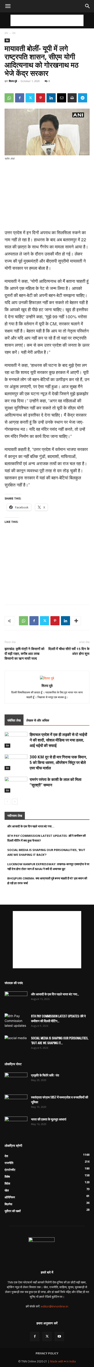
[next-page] (15, 801)
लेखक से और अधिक (37, 720)
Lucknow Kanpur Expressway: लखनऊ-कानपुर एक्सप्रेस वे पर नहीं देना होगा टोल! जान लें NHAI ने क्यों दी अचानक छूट (48, 866)
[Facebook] (19, 97)
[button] (7, 6)
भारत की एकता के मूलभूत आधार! (48, 1119)
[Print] (72, 97)
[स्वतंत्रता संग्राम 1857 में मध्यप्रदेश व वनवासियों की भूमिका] (16, 1103)
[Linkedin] (51, 97)
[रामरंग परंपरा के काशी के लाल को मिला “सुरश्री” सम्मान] (16, 785)
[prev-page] (7, 801)
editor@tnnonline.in (54, 1306)
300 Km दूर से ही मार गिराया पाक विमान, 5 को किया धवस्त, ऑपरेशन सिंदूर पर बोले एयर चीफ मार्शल (58, 762)
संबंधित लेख (14, 720)
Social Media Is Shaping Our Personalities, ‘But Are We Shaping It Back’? (46, 852)
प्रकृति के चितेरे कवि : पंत (45, 1075)
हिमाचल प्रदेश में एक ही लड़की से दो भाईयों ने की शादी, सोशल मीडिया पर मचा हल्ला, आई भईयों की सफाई (58, 740)
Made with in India (63, 1361)
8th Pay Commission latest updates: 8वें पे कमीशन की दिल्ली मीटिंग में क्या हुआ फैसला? (46, 838)
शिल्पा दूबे (13, 81)
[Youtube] (59, 1336)
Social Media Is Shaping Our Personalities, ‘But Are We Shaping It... (59, 1040)
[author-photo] (47, 678)
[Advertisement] (47, 20)
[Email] (61, 97)
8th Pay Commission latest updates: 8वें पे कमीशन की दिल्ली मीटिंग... (58, 1018)
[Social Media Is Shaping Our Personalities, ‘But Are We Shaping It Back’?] (16, 1043)
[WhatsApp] (9, 97)
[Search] (87, 6)
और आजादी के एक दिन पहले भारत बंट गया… (30, 826)
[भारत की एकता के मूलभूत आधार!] (16, 1125)
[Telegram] (82, 97)
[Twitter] (30, 97)
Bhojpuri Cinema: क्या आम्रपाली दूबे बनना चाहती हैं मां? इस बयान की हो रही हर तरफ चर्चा (47, 880)
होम (6, 33)
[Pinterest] (40, 97)
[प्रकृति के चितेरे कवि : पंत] (16, 1081)
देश (14, 33)
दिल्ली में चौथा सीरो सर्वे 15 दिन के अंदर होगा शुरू (68, 651)
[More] (76, 620)
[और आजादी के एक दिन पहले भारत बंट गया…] (16, 999)
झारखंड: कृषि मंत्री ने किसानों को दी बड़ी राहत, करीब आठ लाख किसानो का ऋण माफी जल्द (24, 653)
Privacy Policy (47, 1353)
